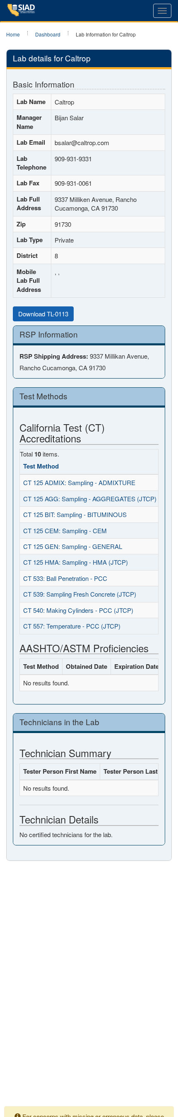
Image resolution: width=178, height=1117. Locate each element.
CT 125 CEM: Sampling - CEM (65, 530)
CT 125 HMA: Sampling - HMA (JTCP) (75, 562)
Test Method (41, 466)
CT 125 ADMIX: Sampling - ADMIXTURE (79, 482)
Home (13, 34)
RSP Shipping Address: (53, 356)
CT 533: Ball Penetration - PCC (65, 578)
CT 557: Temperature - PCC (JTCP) (71, 626)
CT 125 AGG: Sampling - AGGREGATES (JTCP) (89, 498)
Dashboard (47, 34)
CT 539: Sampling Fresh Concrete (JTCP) (79, 594)
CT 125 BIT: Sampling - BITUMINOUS (75, 514)
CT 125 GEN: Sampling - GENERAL (72, 546)
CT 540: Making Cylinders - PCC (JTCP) (78, 610)
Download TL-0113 (43, 313)
